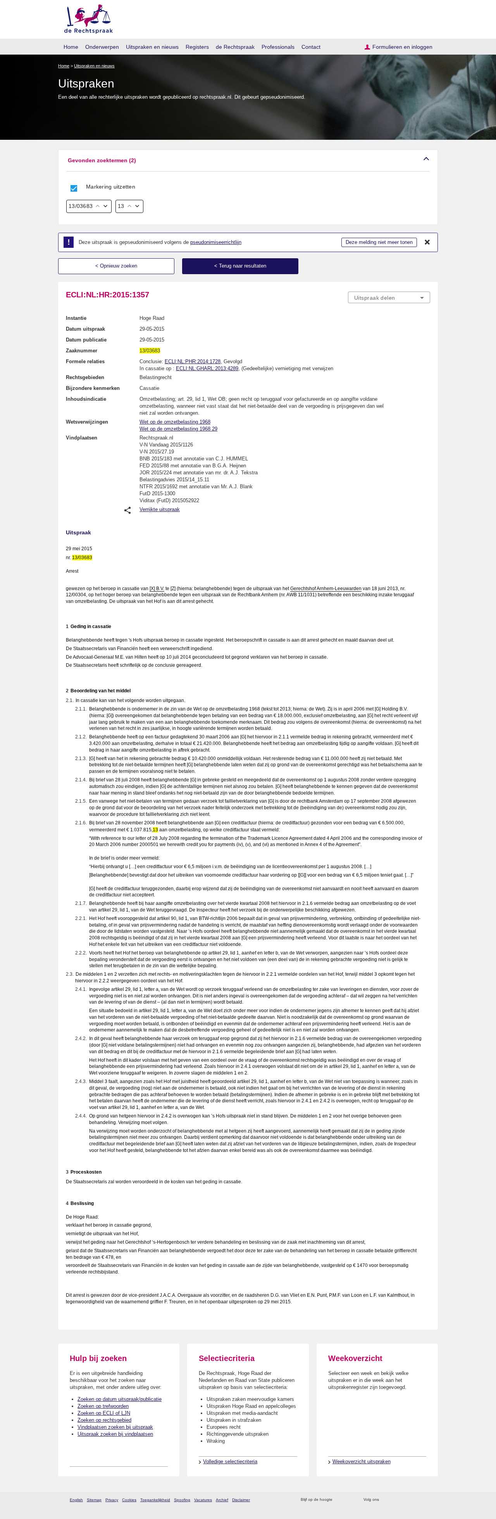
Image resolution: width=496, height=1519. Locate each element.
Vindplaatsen (81, 438)
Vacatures (203, 1500)
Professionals (278, 47)
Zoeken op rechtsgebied (104, 1420)
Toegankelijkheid (155, 1500)
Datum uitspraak (85, 329)
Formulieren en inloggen (402, 47)
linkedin (416, 1500)
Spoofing (182, 1500)
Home (71, 47)
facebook (396, 1500)
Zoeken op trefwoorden (103, 1406)
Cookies (129, 1500)
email (350, 1500)
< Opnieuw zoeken (116, 266)
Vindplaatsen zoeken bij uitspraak (115, 1427)
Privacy (111, 1500)
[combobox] (389, 297)
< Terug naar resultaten (240, 266)
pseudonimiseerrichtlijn (215, 242)
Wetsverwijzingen (87, 422)
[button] (248, 160)
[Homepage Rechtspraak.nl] (86, 18)
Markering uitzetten (110, 187)
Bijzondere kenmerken (93, 388)
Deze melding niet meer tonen (379, 242)
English (76, 1500)
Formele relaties (85, 361)
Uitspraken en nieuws (152, 47)
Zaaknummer (81, 351)
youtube (426, 1500)
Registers (197, 47)
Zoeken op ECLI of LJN (104, 1413)
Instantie (76, 318)
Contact (310, 47)
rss (340, 1500)
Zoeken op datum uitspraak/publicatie (120, 1399)
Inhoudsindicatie (86, 399)
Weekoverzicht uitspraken (361, 1461)
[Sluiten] (427, 242)
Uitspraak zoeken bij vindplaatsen (115, 1434)
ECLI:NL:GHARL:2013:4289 (207, 368)
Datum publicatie (86, 340)
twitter (386, 1500)
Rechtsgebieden (85, 377)
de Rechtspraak (235, 47)
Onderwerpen (102, 47)
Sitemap (94, 1500)
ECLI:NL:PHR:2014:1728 (192, 361)
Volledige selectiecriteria (230, 1461)
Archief (222, 1500)
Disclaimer (241, 1500)
